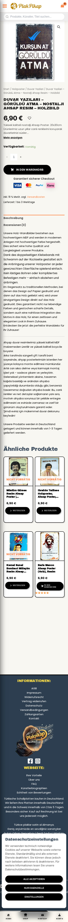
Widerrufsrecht (34, 697)
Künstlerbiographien (34, 788)
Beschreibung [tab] (13, 218)
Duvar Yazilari (35, 89)
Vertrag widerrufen (34, 701)
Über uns (34, 779)
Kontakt (34, 718)
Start (6, 89)
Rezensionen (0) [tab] (14, 225)
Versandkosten (36, 197)
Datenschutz (34, 705)
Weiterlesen (19, 510)
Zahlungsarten (34, 714)
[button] (59, 27)
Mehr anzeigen (12, 137)
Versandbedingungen (34, 710)
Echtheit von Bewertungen (34, 792)
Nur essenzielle (34, 888)
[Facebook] (30, 761)
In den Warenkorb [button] (50, 586)
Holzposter (18, 89)
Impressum (34, 693)
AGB (34, 688)
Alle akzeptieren (34, 879)
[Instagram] (38, 761)
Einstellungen (34, 896)
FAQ (34, 784)
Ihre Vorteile (34, 775)
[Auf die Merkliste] (29, 118)
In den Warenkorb (30, 169)
